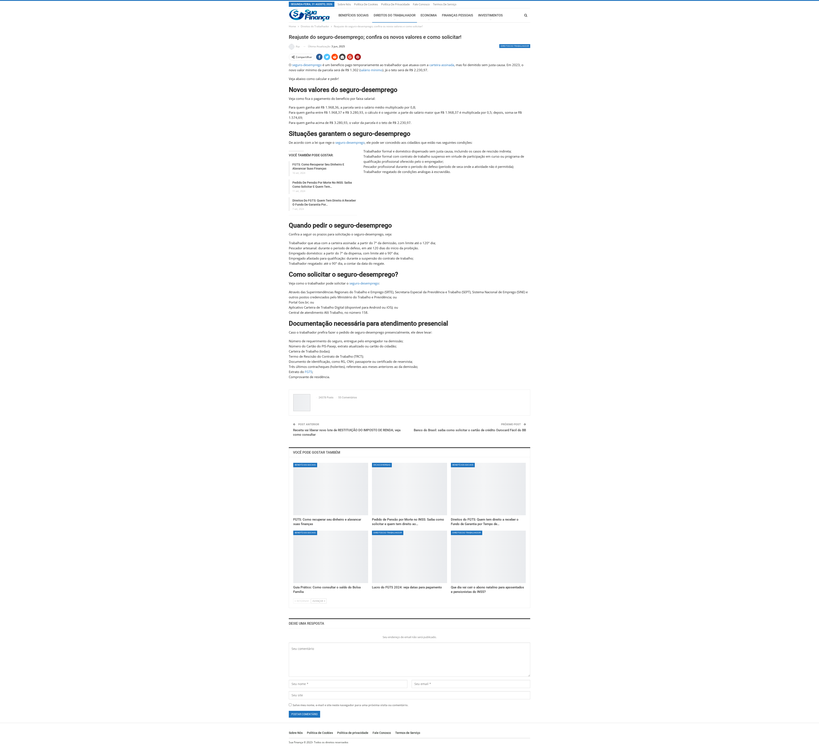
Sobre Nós (344, 4)
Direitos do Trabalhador (394, 15)
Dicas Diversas (381, 465)
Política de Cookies (366, 4)
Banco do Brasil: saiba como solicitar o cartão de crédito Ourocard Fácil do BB (470, 430)
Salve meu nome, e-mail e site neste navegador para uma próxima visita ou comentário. (350, 705)
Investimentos (490, 15)
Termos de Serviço (444, 4)
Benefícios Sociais (353, 15)
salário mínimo (371, 70)
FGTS (308, 372)
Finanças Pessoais (457, 15)
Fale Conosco (421, 4)
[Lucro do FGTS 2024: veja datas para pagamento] (409, 557)
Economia (429, 15)
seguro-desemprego (307, 65)
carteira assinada (441, 65)
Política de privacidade (395, 4)
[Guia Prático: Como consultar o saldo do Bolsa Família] (330, 557)
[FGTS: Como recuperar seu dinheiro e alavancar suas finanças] (330, 489)
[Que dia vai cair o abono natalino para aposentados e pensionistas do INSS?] (488, 557)
